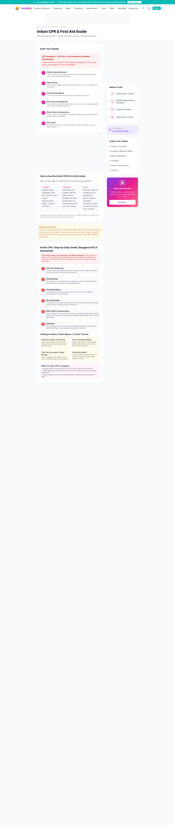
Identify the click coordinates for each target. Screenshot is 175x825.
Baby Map (122, 8)
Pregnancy (57, 8)
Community (133, 8)
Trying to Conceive (41, 8)
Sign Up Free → (134, 2)
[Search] (143, 8)
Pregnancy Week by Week (121, 151)
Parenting (78, 8)
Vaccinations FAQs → (122, 131)
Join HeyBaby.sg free (46, 2)
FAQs (112, 8)
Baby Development (118, 156)
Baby (68, 8)
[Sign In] (149, 8)
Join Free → (122, 202)
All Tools (114, 170)
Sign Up (156, 8)
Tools (103, 8)
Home (39, 27)
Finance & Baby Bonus (120, 165)
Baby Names (92, 8)
